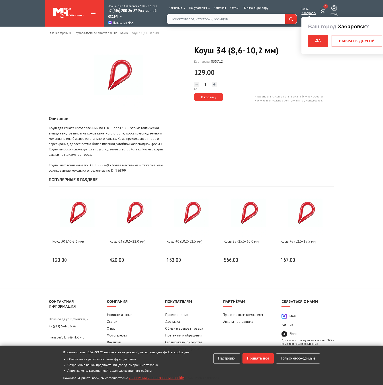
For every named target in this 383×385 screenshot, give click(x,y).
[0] (323, 11)
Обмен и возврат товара (184, 328)
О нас (111, 328)
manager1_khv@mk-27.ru (66, 337)
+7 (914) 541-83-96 (62, 326)
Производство (176, 314)
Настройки (227, 358)
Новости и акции (119, 314)
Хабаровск (308, 13)
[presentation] (54, 228)
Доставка (172, 321)
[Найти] (291, 19)
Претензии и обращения (183, 335)
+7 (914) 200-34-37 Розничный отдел (132, 13)
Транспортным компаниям (243, 314)
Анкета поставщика (238, 321)
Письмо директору (255, 8)
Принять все (258, 358)
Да (318, 40)
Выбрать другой (357, 40)
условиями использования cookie (156, 378)
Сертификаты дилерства (184, 342)
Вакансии (114, 342)
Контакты (220, 8)
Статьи (234, 8)
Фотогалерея (117, 335)
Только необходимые (298, 358)
